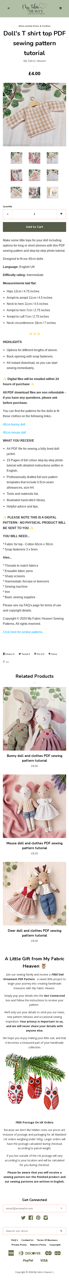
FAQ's (14, 1240)
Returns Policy (38, 1244)
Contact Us (27, 1240)
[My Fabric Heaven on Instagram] (45, 1218)
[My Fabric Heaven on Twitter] (23, 1218)
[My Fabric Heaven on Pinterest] (38, 1218)
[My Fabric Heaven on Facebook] (30, 1218)
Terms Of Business (47, 1240)
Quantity (7, 206)
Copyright (54, 1244)
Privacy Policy (19, 1244)
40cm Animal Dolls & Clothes (34, 26)
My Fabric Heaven (34, 61)
